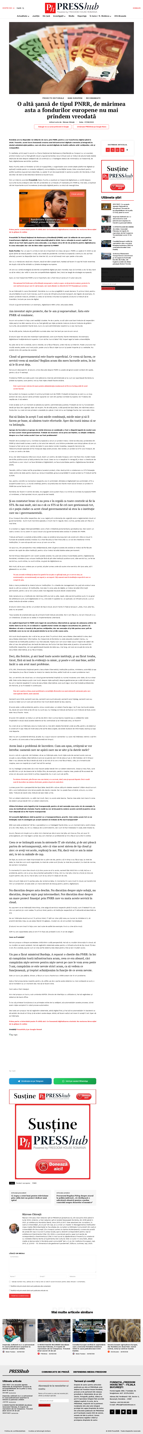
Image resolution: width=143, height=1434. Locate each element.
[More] (127, 150)
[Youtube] (134, 1412)
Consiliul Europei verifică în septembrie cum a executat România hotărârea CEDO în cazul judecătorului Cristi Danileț (123, 245)
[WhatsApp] (117, 150)
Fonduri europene (23, 1183)
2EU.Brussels (115, 1352)
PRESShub (44, 1354)
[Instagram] (117, 1412)
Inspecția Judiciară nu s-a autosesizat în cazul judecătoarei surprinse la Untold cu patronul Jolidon (122, 220)
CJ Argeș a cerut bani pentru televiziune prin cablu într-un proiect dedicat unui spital (29, 1198)
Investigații (7, 1413)
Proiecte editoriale (53, 98)
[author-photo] (4, 1352)
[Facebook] (108, 150)
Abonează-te (107, 288)
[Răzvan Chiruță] (14, 1228)
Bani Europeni (75, 98)
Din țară (5, 1393)
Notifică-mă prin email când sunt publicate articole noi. (29, 1290)
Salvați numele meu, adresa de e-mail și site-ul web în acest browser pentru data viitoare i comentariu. (48, 1281)
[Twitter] (113, 150)
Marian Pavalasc (10, 1352)
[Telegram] (123, 1412)
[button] (21, 8)
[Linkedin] (122, 150)
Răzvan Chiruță (68, 122)
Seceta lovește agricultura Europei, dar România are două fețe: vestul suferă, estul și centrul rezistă (123, 1347)
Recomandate (93, 98)
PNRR (34, 1183)
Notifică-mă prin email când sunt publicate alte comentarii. (31, 1286)
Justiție (5, 1402)
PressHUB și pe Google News (28, 1029)
